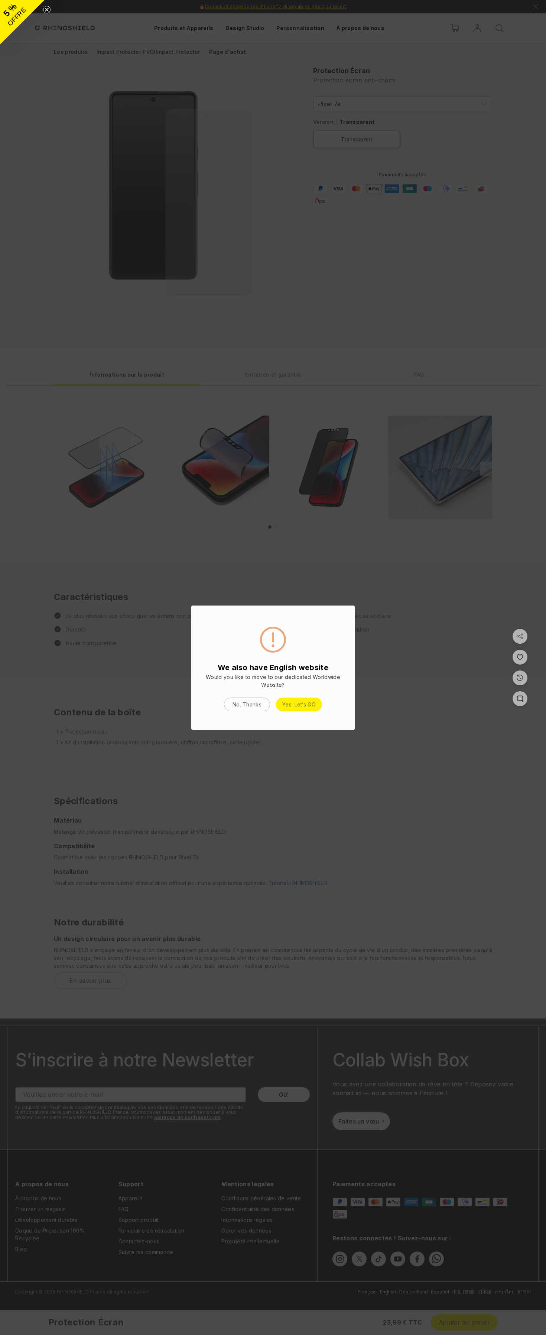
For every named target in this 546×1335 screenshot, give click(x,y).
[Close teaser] (47, 9)
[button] (22, 22)
